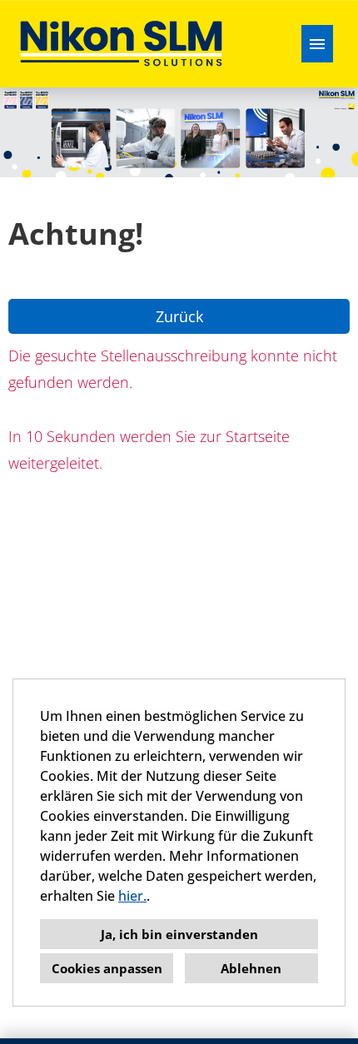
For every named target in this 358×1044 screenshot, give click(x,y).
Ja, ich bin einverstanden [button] (179, 934)
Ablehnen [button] (251, 968)
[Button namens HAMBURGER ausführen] (317, 43)
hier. (132, 896)
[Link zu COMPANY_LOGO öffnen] (121, 43)
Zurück (179, 316)
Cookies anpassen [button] (107, 968)
